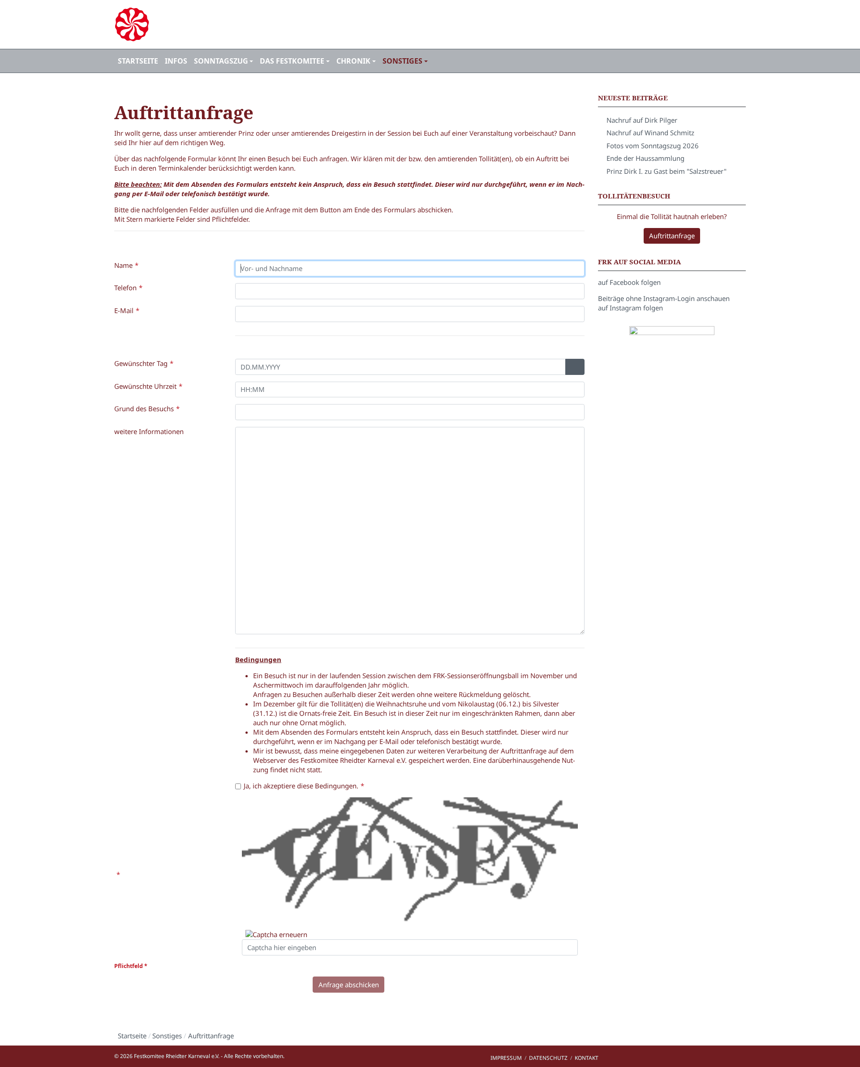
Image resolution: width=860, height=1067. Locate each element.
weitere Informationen (149, 431)
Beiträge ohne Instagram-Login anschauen (664, 298)
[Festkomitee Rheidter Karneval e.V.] (215, 24)
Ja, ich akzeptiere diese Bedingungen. (301, 785)
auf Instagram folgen (630, 307)
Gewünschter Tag (141, 363)
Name (123, 265)
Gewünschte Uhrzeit (145, 386)
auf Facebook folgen (629, 282)
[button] (223, 60)
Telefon (125, 287)
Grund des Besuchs (144, 408)
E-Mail (123, 310)
